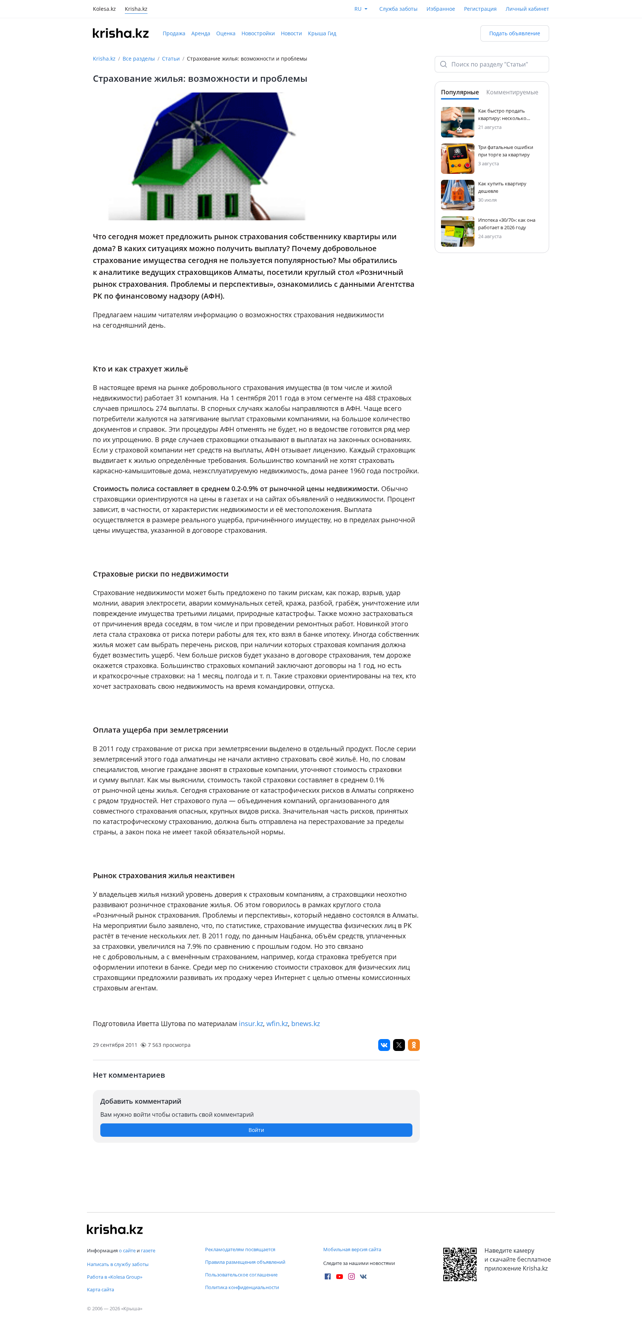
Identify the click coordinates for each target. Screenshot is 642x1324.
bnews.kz (305, 1023)
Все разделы (139, 58)
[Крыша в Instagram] (351, 1276)
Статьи (171, 58)
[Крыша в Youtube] (339, 1276)
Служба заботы (398, 8)
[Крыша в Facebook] (327, 1276)
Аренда (200, 33)
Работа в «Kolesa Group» (114, 1276)
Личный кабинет (527, 8)
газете (148, 1250)
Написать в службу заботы (118, 1264)
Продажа (174, 33)
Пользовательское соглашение (241, 1274)
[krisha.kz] (115, 1229)
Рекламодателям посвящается (240, 1249)
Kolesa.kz (104, 9)
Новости (291, 33)
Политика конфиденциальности (242, 1287)
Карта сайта (100, 1289)
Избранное (441, 8)
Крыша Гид (322, 33)
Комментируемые (512, 92)
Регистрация (480, 8)
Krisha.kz (104, 58)
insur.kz (251, 1023)
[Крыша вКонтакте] (363, 1276)
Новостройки (258, 33)
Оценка (226, 33)
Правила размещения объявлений (245, 1262)
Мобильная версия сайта (352, 1249)
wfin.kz (277, 1023)
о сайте (127, 1250)
